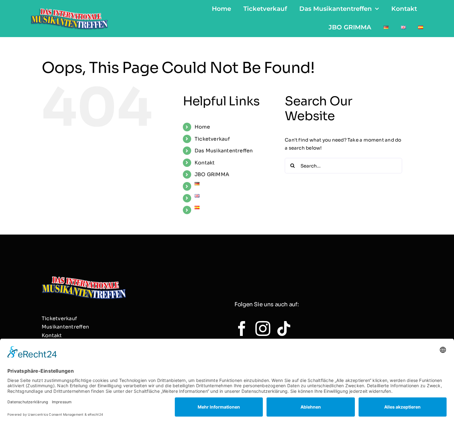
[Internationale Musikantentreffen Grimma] (69, 8)
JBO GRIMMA (212, 174)
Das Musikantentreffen (224, 150)
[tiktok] (283, 328)
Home (202, 127)
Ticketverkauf (212, 139)
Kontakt (205, 162)
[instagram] (262, 328)
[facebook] (241, 328)
